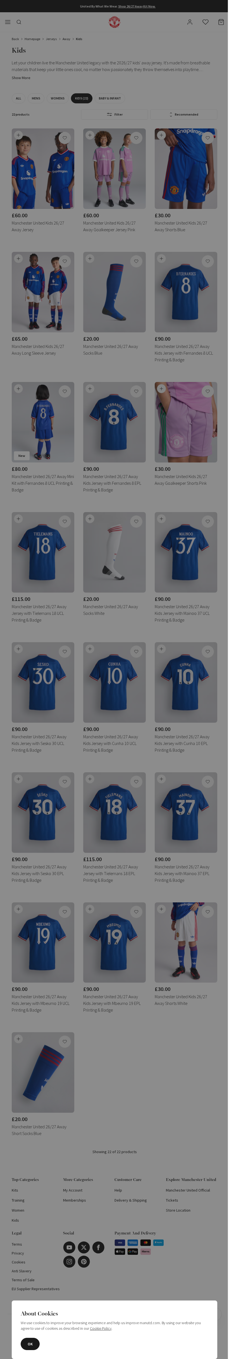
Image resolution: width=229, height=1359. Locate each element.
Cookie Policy (100, 1328)
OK (30, 1343)
